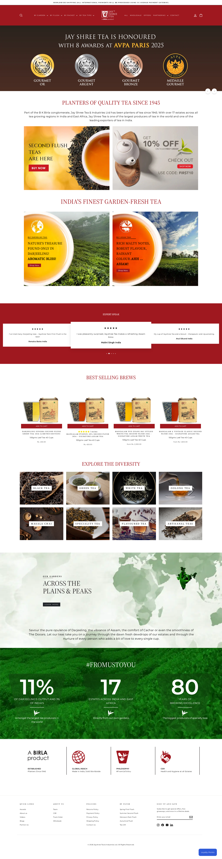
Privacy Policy (92, 817)
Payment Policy (92, 813)
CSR (55, 813)
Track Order (58, 817)
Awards (23, 809)
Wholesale (136, 15)
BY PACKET (70, 15)
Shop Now (34, 265)
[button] (84, 431)
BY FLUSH (55, 15)
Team (55, 809)
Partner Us (24, 825)
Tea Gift (123, 825)
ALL (126, 15)
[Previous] (207, 91)
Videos (22, 817)
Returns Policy (92, 809)
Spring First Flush (127, 809)
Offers (147, 15)
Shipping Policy (92, 821)
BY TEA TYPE (86, 15)
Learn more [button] (52, 604)
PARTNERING (159, 15)
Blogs (22, 821)
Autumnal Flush (126, 821)
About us (23, 813)
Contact (174, 15)
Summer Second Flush (129, 813)
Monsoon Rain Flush (128, 817)
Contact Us (91, 825)
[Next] (214, 91)
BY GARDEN (40, 15)
